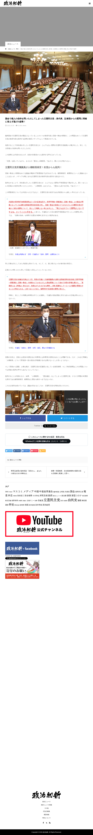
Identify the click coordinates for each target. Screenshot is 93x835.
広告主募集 (46, 811)
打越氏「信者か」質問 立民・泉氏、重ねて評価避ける (35, 348)
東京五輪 (8, 500)
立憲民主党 (52, 500)
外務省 (15, 495)
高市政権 (32, 505)
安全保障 (28, 496)
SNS (6, 492)
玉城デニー (30, 500)
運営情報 (46, 814)
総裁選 (65, 500)
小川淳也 (36, 496)
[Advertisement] (46, 25)
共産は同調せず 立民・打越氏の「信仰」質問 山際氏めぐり (37, 254)
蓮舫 (79, 500)
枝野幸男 (15, 500)
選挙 (7, 505)
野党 (20, 460)
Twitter (10, 491)
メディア (28, 491)
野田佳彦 (17, 505)
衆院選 (84, 500)
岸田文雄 (43, 495)
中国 (36, 491)
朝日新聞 (85, 495)
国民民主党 (79, 492)
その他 (46, 808)
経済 (62, 500)
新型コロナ (77, 495)
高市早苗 (38, 505)
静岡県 (22, 505)
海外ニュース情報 (46, 805)
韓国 (26, 505)
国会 (72, 491)
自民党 (72, 500)
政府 (50, 495)
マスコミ (18, 491)
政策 (69, 495)
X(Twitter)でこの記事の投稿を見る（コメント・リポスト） (46, 441)
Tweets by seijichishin (13, 556)
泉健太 (24, 500)
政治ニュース (12, 44)
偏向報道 (56, 492)
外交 (10, 495)
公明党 (62, 492)
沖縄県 (20, 500)
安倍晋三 (20, 496)
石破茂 (40, 500)
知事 (36, 500)
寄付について (46, 818)
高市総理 (46, 505)
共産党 (67, 492)
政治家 (64, 496)
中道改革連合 (46, 491)
